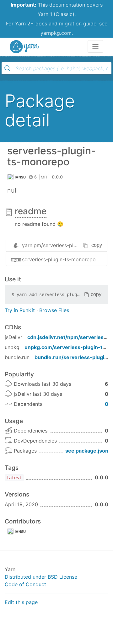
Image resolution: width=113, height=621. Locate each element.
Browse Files (54, 310)
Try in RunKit (20, 310)
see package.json (86, 451)
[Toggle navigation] (95, 46)
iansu (20, 177)
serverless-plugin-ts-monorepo (59, 259)
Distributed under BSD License (41, 577)
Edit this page (21, 602)
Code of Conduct (25, 584)
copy (96, 245)
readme (30, 211)
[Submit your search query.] (8, 68)
